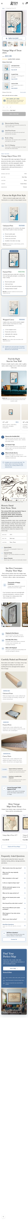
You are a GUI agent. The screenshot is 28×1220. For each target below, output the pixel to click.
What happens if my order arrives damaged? (11, 914)
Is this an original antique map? (11, 882)
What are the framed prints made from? (11, 898)
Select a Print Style (14, 114)
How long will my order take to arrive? (13, 903)
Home (3, 8)
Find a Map (14, 968)
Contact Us (14, 939)
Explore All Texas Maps (14, 846)
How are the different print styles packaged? (11, 908)
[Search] (23, 3)
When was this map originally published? (10, 873)
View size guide (23, 92)
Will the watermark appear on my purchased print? (11, 888)
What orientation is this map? (10, 878)
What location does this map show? (12, 868)
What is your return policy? (10, 919)
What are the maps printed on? (11, 893)
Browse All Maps (7, 972)
